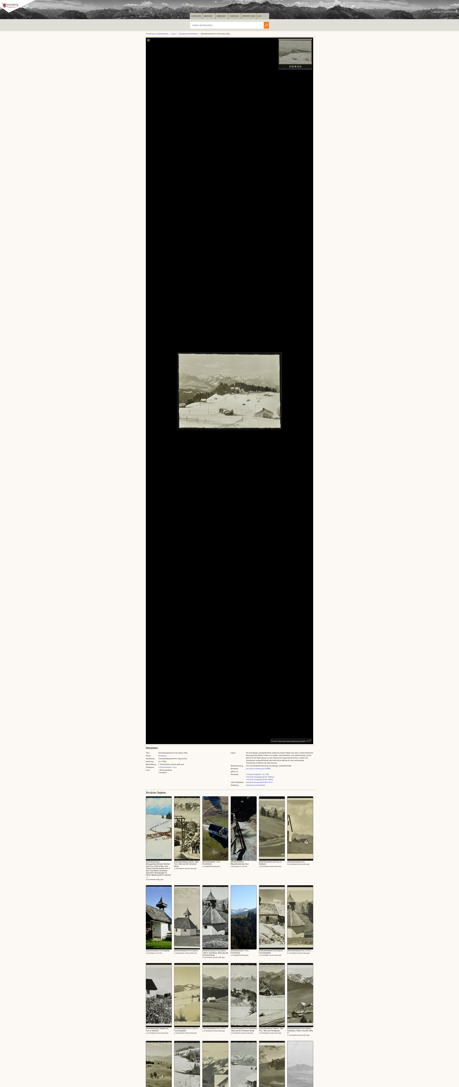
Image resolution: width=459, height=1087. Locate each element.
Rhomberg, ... (163, 756)
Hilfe (259, 16)
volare (173, 34)
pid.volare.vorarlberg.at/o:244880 (258, 769)
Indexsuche (208, 16)
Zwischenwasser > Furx (168, 767)
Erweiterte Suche (248, 16)
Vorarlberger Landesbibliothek (157, 34)
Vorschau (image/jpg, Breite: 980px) (260, 779)
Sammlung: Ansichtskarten (188, 34)
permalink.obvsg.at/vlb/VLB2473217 (259, 782)
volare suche (196, 16)
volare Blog (234, 16)
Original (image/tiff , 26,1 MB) (258, 774)
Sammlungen (221, 16)
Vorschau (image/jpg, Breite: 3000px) (260, 777)
